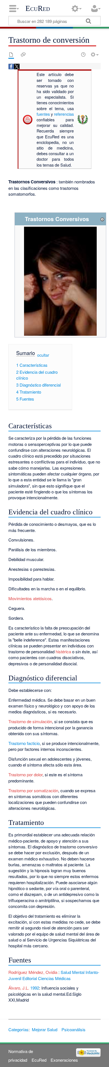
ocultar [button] (43, 355)
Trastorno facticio (24, 743)
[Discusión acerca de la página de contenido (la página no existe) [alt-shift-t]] (23, 54)
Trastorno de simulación (30, 721)
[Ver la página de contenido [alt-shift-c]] (11, 54)
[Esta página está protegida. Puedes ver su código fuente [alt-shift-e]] (73, 54)
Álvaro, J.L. (18, 988)
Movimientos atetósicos (30, 598)
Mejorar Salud (44, 1029)
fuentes (43, 114)
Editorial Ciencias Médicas (46, 978)
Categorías (18, 1029)
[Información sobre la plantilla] (102, 219)
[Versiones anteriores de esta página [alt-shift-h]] (83, 54)
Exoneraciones (64, 1060)
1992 (34, 988)
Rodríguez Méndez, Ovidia (33, 972)
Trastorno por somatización (33, 790)
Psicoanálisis (73, 1029)
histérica (63, 651)
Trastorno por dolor (25, 774)
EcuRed (37, 8)
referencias (64, 114)
